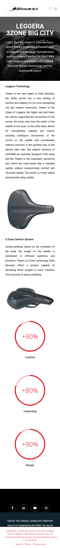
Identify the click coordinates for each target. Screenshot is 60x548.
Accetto (19, 544)
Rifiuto (28, 544)
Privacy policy (39, 544)
